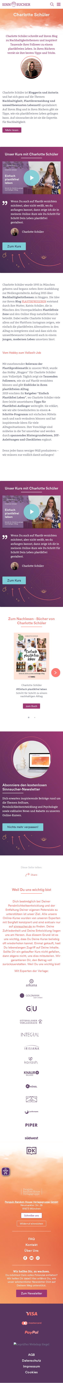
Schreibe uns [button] (31, 1215)
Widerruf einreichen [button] (31, 1223)
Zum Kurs (14, 246)
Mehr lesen (11, 130)
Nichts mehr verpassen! (22, 827)
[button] (28, 717)
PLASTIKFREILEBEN (34, 301)
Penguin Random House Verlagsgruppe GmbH (31, 1201)
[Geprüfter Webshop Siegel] (31, 1344)
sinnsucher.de (23, 926)
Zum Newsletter (31, 1293)
